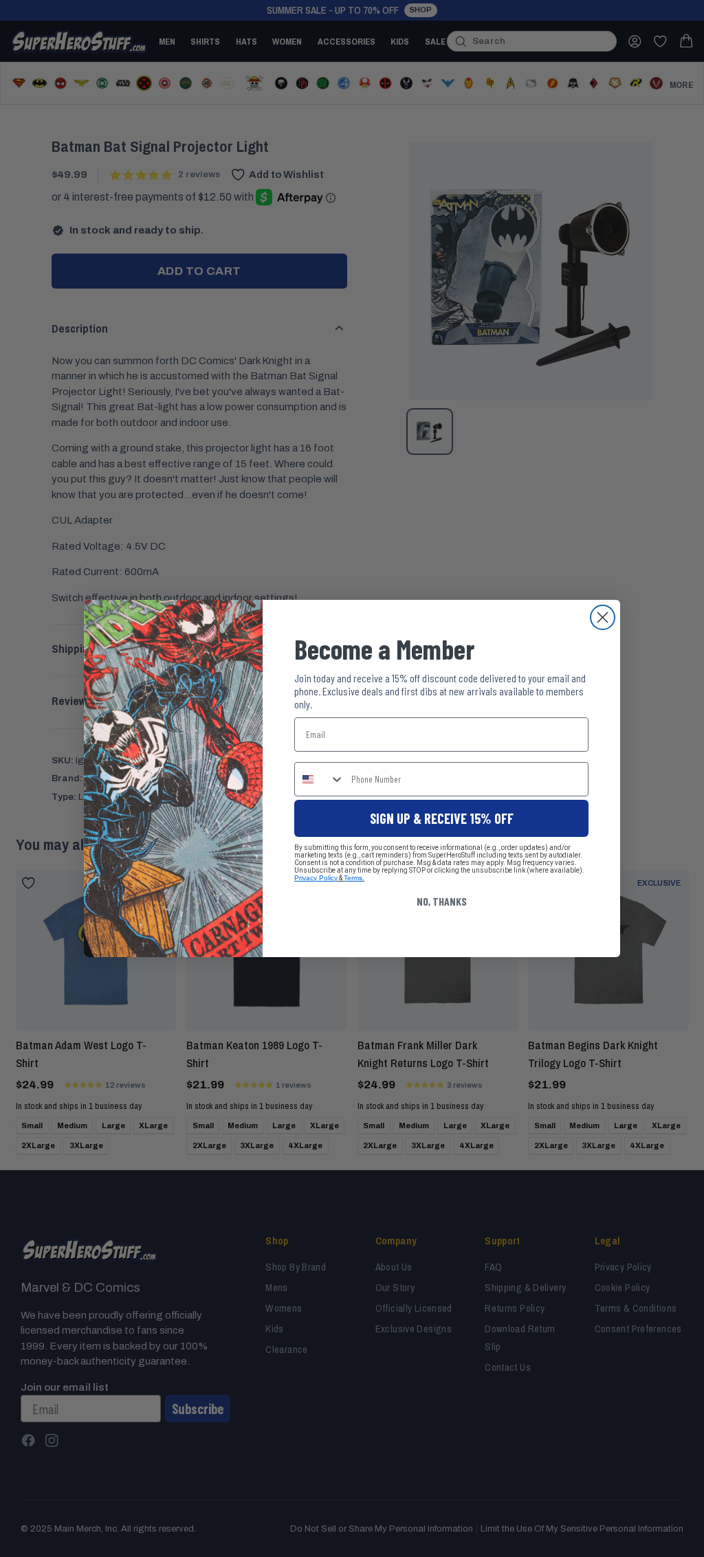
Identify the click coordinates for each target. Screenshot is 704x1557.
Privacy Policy (316, 878)
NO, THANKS (442, 901)
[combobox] (319, 779)
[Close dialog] (603, 617)
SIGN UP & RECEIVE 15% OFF (442, 818)
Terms (353, 878)
